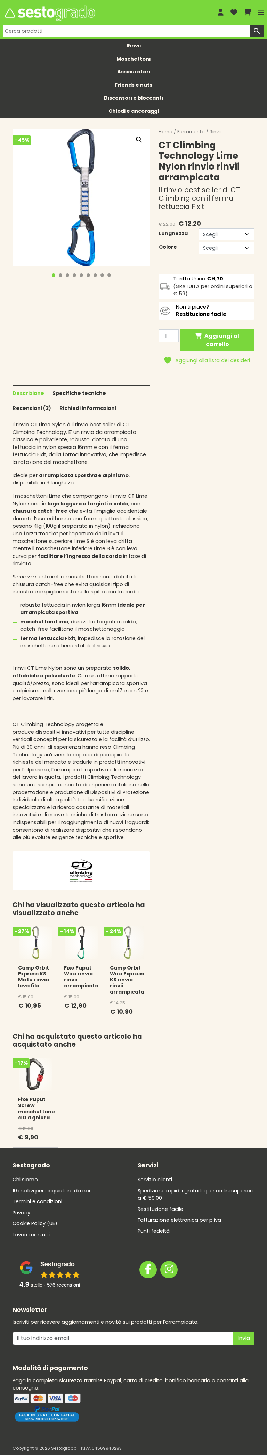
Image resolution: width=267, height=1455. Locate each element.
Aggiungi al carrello (221, 340)
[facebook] (148, 1269)
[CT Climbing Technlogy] (81, 870)
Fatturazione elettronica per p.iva (179, 1219)
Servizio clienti (155, 1179)
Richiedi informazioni (87, 408)
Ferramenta (191, 132)
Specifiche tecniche (79, 393)
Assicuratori (133, 71)
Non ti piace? (201, 310)
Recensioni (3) (32, 408)
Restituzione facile (160, 1209)
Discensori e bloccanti (133, 97)
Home (165, 132)
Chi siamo (25, 1179)
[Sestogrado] (105, 13)
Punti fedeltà (154, 1231)
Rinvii (134, 45)
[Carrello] (247, 12)
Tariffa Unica (198, 278)
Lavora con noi (31, 1234)
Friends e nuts (133, 84)
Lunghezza (173, 233)
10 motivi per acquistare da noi (51, 1190)
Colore (168, 246)
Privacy (21, 1212)
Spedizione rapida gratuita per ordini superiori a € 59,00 (195, 1194)
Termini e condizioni (37, 1201)
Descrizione (28, 393)
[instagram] (169, 1269)
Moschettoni (133, 58)
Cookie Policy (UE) (35, 1223)
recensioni (63, 1284)
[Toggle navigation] (261, 12)
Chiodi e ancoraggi (133, 111)
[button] (139, 139)
